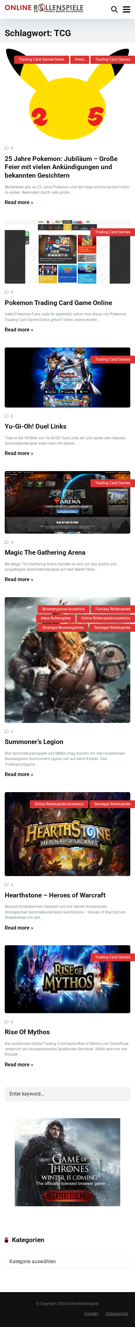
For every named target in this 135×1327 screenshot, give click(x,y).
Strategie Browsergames (63, 627)
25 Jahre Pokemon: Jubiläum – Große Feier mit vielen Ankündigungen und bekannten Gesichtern (61, 167)
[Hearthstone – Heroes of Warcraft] (67, 834)
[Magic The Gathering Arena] (67, 502)
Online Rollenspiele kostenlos (105, 618)
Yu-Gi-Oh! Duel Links (36, 426)
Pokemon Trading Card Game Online (58, 303)
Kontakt (91, 1313)
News (79, 59)
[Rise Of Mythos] (67, 979)
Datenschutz (117, 1313)
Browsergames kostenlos (63, 609)
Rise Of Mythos (27, 1032)
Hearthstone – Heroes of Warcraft (55, 895)
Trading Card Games (112, 59)
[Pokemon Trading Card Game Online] (67, 252)
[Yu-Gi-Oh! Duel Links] (67, 377)
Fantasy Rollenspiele (112, 609)
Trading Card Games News (41, 59)
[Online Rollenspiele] (44, 8)
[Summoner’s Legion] (67, 660)
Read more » (19, 202)
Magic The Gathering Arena (45, 552)
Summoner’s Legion (34, 742)
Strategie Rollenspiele (112, 627)
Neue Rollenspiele (56, 618)
